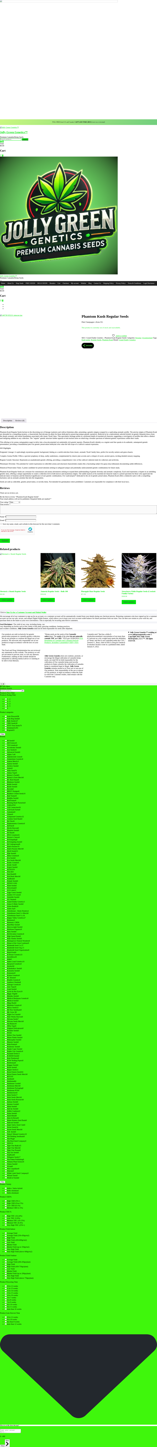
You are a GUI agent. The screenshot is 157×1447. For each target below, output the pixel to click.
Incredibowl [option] (12, 957)
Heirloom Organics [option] (14, 929)
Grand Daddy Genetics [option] (16, 902)
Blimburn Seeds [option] (13, 782)
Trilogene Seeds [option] (13, 1157)
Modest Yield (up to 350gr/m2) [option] (18, 1247)
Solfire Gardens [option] (13, 1111)
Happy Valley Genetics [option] (16, 918)
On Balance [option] (12, 1024)
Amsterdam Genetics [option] (15, 759)
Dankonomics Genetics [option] (16, 823)
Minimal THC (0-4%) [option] (15, 1223)
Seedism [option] (10, 1079)
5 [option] (7, 708)
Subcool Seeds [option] (13, 1123)
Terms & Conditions (134, 283)
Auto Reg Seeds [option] (13, 719)
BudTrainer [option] (11, 800)
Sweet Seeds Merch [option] (14, 1129)
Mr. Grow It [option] (12, 1012)
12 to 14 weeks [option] (12, 1291)
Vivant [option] (10, 1166)
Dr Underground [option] (13, 844)
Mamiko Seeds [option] (13, 996)
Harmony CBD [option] (13, 922)
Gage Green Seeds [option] (14, 892)
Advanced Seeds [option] (13, 752)
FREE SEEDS (30, 283)
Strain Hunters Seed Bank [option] (17, 1120)
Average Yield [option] (12, 1233)
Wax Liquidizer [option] (13, 1169)
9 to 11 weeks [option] (12, 1307)
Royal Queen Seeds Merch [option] (17, 1074)
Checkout (66, 283)
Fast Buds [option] (11, 874)
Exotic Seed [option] (12, 865)
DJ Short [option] (10, 833)
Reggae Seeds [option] (12, 1065)
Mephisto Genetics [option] (14, 1005)
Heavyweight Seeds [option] (14, 927)
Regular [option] (10, 730)
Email (3, 520)
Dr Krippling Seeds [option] (14, 842)
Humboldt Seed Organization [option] (18, 950)
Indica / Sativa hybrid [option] (14, 1188)
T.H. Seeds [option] (11, 1132)
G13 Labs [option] (11, 890)
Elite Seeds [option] (11, 853)
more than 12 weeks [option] (14, 1324)
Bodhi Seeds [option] (12, 784)
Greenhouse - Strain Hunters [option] (18, 911)
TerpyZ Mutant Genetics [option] (17, 1134)
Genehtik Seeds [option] (13, 897)
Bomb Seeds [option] (12, 787)
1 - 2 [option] (8, 699)
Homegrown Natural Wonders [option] (18, 941)
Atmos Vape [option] (12, 773)
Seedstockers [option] (12, 1093)
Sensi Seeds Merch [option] (14, 1097)
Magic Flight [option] (12, 994)
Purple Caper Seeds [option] (14, 1049)
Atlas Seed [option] (12, 771)
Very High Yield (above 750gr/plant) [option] (20, 1278)
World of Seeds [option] (13, 1178)
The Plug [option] (11, 1139)
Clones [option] (10, 814)
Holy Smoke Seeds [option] (14, 939)
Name (3, 517)
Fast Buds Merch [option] (13, 876)
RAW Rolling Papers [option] (15, 1060)
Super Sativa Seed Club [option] (16, 1125)
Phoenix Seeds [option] (13, 1042)
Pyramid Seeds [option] (13, 1054)
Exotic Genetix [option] (13, 863)
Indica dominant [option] (13, 1191)
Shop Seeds (19, 283)
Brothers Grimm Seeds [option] (16, 794)
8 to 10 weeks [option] (12, 1304)
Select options (7, 600)
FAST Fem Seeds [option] (14, 726)
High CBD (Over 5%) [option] (15, 1203)
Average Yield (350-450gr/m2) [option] (18, 1235)
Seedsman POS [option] (13, 1090)
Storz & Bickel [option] (13, 1118)
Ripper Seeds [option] (12, 1070)
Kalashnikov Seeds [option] (14, 968)
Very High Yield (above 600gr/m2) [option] (19, 1252)
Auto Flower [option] (13, 716)
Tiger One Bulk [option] (14, 1146)
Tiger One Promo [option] (14, 1150)
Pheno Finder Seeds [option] (14, 1037)
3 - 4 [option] (8, 704)
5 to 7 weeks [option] (11, 1298)
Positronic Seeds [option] (13, 1047)
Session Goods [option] (13, 1104)
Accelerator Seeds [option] (14, 748)
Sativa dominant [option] (13, 1193)
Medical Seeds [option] (13, 1001)
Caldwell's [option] (11, 805)
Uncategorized (147, 338)
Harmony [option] (11, 920)
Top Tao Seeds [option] (13, 1153)
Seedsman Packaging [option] (15, 1088)
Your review (5, 504)
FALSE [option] (10, 872)
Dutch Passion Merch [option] (15, 849)
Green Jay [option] (11, 909)
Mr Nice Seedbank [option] (14, 1010)
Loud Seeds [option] (12, 989)
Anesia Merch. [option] (13, 761)
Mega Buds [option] (11, 1003)
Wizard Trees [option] (12, 1176)
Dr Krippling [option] (12, 840)
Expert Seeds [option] (12, 867)
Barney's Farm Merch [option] (15, 777)
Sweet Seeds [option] (12, 1127)
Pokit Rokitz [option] (12, 1044)
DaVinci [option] (10, 826)
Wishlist (83, 283)
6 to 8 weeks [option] (11, 1300)
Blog (89, 283)
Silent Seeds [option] (12, 1106)
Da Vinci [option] (10, 821)
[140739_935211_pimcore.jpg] (37, 364)
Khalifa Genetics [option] (13, 980)
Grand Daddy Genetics (127, 340)
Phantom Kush (107, 340)
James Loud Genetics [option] (15, 962)
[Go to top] (2, 684)
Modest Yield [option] (12, 1245)
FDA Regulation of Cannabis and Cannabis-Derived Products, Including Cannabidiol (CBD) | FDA (63, 640)
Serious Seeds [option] (12, 1102)
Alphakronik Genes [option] (14, 757)
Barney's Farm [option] (13, 775)
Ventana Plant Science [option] (15, 1162)
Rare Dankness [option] (13, 1058)
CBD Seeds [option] (12, 723)
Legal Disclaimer (148, 283)
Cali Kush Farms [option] (13, 810)
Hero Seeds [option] (11, 932)
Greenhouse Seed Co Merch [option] (18, 913)
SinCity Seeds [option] (12, 1109)
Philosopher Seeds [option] (14, 1040)
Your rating (5, 502)
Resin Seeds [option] (12, 1067)
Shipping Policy (108, 283)
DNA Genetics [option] (13, 835)
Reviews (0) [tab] (19, 421)
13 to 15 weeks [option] (12, 1293)
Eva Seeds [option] (11, 858)
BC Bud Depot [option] (13, 780)
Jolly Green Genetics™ (14, 132)
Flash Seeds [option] (12, 886)
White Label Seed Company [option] (18, 1173)
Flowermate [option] (12, 888)
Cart (59, 283)
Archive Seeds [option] (13, 766)
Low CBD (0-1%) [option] (13, 1206)
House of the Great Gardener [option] (18, 943)
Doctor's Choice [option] (13, 837)
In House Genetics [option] (14, 955)
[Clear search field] (22, 691)
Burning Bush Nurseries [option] (16, 803)
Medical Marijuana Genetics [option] (17, 998)
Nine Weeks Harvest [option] (15, 1017)
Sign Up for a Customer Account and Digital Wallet (26, 612)
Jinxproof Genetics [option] (14, 964)
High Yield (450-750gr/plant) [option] (17, 1267)
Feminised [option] (12, 728)
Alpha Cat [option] (11, 754)
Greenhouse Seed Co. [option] (16, 915)
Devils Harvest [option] (13, 828)
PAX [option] (9, 1033)
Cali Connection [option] (14, 807)
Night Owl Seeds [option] (13, 1014)
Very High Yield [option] (13, 1249)
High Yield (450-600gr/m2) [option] (17, 1240)
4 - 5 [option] (8, 706)
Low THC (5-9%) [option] (13, 1218)
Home (3, 283)
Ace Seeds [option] (12, 750)
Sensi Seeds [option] (12, 1095)
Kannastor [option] (11, 973)
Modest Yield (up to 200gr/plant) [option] (19, 1273)
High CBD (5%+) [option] (13, 1201)
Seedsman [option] (11, 1081)
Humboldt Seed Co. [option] (15, 945)
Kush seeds (86, 340)
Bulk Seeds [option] (12, 721)
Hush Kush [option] (11, 952)
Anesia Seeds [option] (12, 764)
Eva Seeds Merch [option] (14, 860)
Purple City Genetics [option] (15, 1051)
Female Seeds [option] (12, 881)
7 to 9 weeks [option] (11, 1302)
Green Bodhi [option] (12, 906)
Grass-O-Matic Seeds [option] (15, 904)
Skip (2, 1446)
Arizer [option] (10, 768)
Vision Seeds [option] (12, 1164)
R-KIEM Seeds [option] (13, 1056)
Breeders (52, 283)
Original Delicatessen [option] (15, 1028)
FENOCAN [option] (12, 883)
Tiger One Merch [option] (13, 1148)
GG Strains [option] (11, 899)
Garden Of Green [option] (14, 895)
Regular (138, 338)
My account (75, 283)
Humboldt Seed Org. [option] (15, 948)
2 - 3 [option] (8, 701)
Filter (2, 734)
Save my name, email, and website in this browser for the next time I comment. (31, 524)
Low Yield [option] (11, 1242)
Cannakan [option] (11, 812)
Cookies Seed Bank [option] (14, 819)
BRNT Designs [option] (13, 791)
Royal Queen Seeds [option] (15, 1072)
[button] (78, 686)
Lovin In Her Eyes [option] (14, 991)
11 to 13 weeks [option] (12, 1288)
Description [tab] (7, 421)
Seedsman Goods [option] (14, 1083)
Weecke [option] (10, 1171)
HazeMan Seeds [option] (13, 925)
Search (25, 139)
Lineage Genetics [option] (14, 985)
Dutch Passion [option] (13, 846)
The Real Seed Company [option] (16, 1141)
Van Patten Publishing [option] (15, 1159)
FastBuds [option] (11, 879)
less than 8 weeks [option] (13, 1322)
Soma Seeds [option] (12, 1113)
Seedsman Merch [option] (13, 1086)
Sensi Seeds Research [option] (15, 1100)
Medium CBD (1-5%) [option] (15, 1208)
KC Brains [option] (11, 978)
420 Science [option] (12, 743)
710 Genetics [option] (12, 745)
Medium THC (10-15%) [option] (16, 1220)
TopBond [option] (11, 1155)
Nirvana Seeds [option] (13, 1019)
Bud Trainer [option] (12, 796)
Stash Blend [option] (12, 1116)
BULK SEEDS (42, 283)
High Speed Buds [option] (14, 936)
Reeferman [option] (11, 1063)
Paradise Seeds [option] (13, 1031)
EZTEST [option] (11, 869)
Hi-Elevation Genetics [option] (15, 934)
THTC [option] (10, 1143)
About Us (10, 283)
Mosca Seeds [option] (12, 1008)
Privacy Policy (121, 283)
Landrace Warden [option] (14, 982)
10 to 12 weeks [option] (12, 1286)
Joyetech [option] (10, 966)
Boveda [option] (10, 789)
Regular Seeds (96, 340)
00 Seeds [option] (10, 741)
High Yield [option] (11, 1238)
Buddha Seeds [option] (12, 798)
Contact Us (97, 283)
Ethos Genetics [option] (13, 856)
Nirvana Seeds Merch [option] (15, 1021)
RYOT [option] (10, 1077)
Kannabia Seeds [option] (13, 971)
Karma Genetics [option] (13, 975)
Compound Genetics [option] (15, 817)
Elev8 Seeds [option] (12, 851)
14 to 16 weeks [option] (12, 1295)
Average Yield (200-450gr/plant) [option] (18, 1262)
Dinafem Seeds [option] (13, 830)
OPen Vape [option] (11, 1026)
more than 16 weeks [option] (14, 1309)
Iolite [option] (9, 959)
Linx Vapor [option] (11, 987)
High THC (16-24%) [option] (14, 1216)
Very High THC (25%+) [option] (16, 1225)
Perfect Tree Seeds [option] (14, 1035)
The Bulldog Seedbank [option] (16, 1136)
